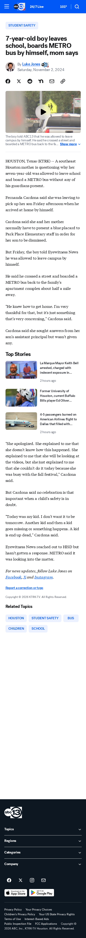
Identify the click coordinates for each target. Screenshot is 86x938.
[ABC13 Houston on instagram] (32, 880)
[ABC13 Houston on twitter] (20, 880)
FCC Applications (46, 923)
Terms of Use (12, 919)
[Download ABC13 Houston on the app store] (15, 893)
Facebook (13, 576)
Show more (68, 144)
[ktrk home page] (13, 812)
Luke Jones (31, 64)
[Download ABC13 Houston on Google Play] (41, 893)
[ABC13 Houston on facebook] (9, 880)
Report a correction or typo (24, 588)
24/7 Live (36, 6)
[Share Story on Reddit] (30, 81)
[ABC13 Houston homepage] (19, 6)
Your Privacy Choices (39, 909)
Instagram (43, 576)
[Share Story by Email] (52, 81)
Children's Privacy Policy (19, 914)
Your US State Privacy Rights (57, 914)
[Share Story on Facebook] (8, 81)
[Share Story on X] (19, 81)
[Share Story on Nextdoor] (41, 81)
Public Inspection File (17, 923)
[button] (7, 6)
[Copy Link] (63, 81)
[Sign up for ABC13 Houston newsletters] (43, 880)
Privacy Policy (13, 909)
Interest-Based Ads (37, 919)
